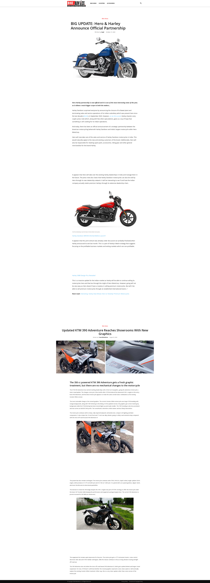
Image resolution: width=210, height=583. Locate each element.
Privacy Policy (125, 581)
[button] (141, 3)
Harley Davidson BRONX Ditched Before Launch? (89, 236)
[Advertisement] (105, 12)
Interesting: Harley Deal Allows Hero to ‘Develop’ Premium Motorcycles (104, 294)
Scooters (102, 3)
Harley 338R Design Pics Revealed (83, 275)
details (86, 116)
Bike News (93, 3)
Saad (102, 32)
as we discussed (115, 116)
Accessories (111, 3)
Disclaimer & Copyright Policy (136, 581)
